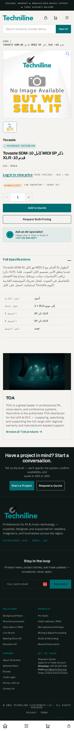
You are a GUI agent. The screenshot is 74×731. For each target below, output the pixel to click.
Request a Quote (50, 485)
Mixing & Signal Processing (52, 632)
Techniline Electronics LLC (32, 705)
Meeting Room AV (12, 638)
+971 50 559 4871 (26, 238)
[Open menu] (67, 17)
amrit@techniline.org (55, 669)
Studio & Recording (48, 638)
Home (6, 41)
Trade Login (9, 677)
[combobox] (37, 29)
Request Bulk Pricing (37, 219)
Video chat (21, 235)
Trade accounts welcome (39, 7)
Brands (6, 671)
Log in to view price (18, 175)
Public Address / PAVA (49, 621)
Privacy (31, 712)
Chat (33, 235)
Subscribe (60, 584)
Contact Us (8, 688)
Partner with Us (11, 682)
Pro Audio (43, 615)
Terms (44, 712)
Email (43, 235)
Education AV (10, 644)
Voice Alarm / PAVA (13, 627)
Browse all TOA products (22, 431)
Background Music (13, 615)
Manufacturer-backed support (50, 3)
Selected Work (10, 665)
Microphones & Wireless (51, 627)
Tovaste (9, 140)
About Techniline (12, 660)
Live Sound (9, 632)
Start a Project (22, 485)
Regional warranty (17, 3)
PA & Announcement (13, 621)
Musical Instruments (48, 644)
